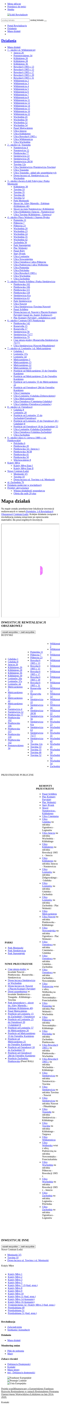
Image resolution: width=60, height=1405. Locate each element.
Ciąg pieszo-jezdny (17, 969)
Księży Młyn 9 (15, 1291)
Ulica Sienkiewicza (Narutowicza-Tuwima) (35, 167)
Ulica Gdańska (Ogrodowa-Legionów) (32, 404)
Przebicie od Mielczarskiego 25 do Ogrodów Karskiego (19, 1042)
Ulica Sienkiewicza (48, 1074)
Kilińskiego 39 (21, 186)
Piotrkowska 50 (21, 457)
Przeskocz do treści (16, 6)
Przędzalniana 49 (16, 1307)
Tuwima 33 (19, 189)
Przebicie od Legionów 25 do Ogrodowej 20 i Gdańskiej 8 (21, 1022)
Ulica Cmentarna (22, 393)
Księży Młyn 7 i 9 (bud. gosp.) (23, 1285)
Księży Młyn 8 (15, 1288)
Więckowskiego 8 (22, 460)
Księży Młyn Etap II (23, 468)
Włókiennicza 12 (22, 103)
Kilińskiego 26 (21, 58)
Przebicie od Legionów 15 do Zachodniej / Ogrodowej (21, 1015)
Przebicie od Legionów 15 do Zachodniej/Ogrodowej (28, 416)
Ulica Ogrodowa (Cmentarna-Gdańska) (33, 401)
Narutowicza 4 (21, 147)
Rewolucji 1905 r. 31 (24, 78)
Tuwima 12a (20, 164)
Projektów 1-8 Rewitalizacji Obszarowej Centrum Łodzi (27, 513)
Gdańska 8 (19, 409)
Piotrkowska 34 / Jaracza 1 (27, 449)
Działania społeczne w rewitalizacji (24, 485)
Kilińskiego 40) (25, 1008)
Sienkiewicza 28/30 (23, 161)
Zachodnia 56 (20, 242)
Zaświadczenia (14, 1327)
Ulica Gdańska (46, 820)
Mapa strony (13, 1369)
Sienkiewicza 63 (22, 298)
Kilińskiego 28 (21, 61)
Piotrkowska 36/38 (23, 451)
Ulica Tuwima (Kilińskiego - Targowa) (32, 214)
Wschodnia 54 (21, 125)
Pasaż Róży (19, 250)
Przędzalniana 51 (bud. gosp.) (22, 1313)
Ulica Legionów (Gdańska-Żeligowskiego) (34, 396)
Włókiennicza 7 (21, 94)
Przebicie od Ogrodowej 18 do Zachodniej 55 (36, 426)
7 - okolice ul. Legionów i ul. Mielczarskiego (29, 348)
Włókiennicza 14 (22, 105)
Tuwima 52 (19, 197)
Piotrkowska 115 (22, 290)
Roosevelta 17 (20, 329)
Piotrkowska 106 (22, 287)
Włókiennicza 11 (22, 100)
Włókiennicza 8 (21, 97)
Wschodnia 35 (21, 237)
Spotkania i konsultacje (18, 1329)
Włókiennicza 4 (21, 86)
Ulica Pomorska (21, 267)
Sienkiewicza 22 (22, 156)
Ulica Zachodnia (22, 278)
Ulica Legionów (21, 256)
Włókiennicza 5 (21, 89)
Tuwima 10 (19, 476)
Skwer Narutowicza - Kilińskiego (49, 811)
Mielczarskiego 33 (22, 368)
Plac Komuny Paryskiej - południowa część (35, 317)
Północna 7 (19, 223)
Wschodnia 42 (21, 239)
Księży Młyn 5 (15, 1282)
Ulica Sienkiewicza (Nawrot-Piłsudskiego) (34, 345)
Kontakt (11, 1367)
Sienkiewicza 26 (22, 158)
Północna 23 (20, 225)
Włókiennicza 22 (22, 114)
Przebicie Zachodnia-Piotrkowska (18, 1060)
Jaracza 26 (19, 52)
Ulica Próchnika (21, 270)
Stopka (10, 9)
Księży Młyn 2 (15, 1277)
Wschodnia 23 (21, 231)
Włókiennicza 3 (21, 83)
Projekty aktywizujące (18, 488)
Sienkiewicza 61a (22, 295)
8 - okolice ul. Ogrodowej (19, 407)
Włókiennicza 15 (22, 108)
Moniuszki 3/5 (21, 474)
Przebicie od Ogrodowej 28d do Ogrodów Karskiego (21, 1054)
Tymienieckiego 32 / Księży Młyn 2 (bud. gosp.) (31, 1305)
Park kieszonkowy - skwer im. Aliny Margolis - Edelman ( (21, 1005)
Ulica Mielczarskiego (24, 398)
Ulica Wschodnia (22, 142)
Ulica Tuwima (46, 1124)
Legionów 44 (20, 356)
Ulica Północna (46, 1018)
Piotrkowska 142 (22, 323)
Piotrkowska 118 (22, 292)
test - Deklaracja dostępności (21, 1372)
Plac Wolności (20, 248)
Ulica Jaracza (20, 131)
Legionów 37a (21, 354)
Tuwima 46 (19, 195)
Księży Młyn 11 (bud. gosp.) (22, 1296)
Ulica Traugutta (21, 170)
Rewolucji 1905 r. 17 (24, 72)
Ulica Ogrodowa (47, 943)
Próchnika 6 (19, 443)
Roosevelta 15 (20, 326)
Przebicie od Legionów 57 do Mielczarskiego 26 (21, 1029)
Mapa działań (13, 31)
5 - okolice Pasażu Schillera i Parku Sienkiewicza (31, 281)
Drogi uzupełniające (17, 991)
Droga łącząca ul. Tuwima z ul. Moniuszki (34, 479)
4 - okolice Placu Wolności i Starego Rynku (28, 217)
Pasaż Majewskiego (23, 128)
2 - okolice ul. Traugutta (19, 144)
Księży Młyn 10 (16, 1293)
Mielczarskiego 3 (22, 359)
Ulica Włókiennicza (23, 139)
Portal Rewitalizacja (17, 25)
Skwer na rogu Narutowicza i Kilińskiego (34, 209)
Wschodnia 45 (21, 117)
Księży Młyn (13, 462)
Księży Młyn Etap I (23, 465)
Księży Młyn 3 (15, 1279)
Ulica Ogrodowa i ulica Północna (30, 262)
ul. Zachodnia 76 (15, 482)
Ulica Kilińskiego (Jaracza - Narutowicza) (34, 211)
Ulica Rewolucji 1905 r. (25, 136)
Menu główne (14, 3)
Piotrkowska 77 (21, 153)
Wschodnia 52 (21, 122)
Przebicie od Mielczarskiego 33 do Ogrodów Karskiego (21, 1034)
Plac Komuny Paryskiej (49, 798)
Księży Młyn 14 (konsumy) (21, 1299)
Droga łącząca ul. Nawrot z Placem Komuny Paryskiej (21, 987)
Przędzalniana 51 (16, 1310)
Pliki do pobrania (15, 1351)
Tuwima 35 (19, 192)
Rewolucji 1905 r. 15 (24, 69)
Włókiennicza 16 (22, 111)
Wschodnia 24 (21, 234)
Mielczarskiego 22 (22, 365)
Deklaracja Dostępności (18, 1364)
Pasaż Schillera (21, 309)
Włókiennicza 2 (21, 80)
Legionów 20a (15, 678)
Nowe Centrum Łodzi (18, 471)
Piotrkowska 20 (21, 446)
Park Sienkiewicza (23, 301)
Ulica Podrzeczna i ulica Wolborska (31, 264)
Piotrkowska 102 (22, 284)
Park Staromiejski (22, 245)
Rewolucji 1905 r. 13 (24, 66)
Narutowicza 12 (21, 150)
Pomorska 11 (20, 220)
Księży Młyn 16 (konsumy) (21, 1302)
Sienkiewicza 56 (22, 331)
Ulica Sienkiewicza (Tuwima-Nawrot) (32, 306)
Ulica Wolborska (47, 1144)
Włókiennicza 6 (21, 91)
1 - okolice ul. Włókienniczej (21, 50)
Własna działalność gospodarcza (29, 490)
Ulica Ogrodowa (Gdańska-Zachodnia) (33, 432)
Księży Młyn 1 (15, 1274)
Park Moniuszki (21, 200)
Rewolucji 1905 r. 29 (24, 75)
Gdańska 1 (19, 351)
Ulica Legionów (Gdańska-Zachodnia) (32, 429)
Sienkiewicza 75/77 (23, 334)
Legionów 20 (20, 412)
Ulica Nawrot (20, 303)
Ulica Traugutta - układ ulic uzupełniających (35, 172)
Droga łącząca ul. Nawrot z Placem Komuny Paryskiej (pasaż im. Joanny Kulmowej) (35, 313)
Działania (12, 28)
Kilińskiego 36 (21, 64)
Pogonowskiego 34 (23, 55)
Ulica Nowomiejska (23, 259)
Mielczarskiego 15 (22, 362)
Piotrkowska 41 (21, 454)
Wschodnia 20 (21, 228)
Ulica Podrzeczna (47, 985)
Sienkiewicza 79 (22, 337)
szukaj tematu (37, 20)
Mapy (10, 1353)
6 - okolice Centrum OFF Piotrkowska (26, 320)
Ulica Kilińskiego (22, 133)
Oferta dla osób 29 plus (25, 493)
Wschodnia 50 (21, 119)
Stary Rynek (20, 253)
